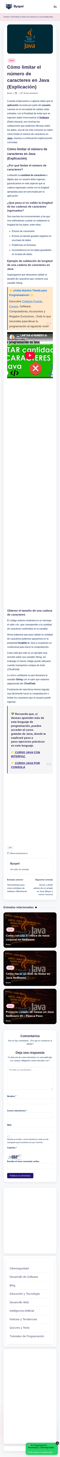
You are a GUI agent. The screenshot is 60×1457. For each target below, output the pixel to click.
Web (9, 1125)
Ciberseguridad (19, 1268)
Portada (6, 17)
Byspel (15, 863)
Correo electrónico (17, 1110)
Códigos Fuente (32, 301)
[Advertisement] (30, 494)
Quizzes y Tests (20, 1327)
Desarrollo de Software (24, 1276)
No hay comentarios (31, 93)
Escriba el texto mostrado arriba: (23, 1161)
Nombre (11, 1096)
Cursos (13, 306)
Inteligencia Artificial (22, 1310)
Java (11, 60)
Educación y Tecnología (25, 1293)
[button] (19, 869)
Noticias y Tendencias (23, 1319)
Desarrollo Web (19, 1302)
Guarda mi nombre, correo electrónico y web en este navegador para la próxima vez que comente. (27, 1140)
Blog (12, 1285)
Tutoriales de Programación (27, 1336)
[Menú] (55, 6)
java (10, 847)
